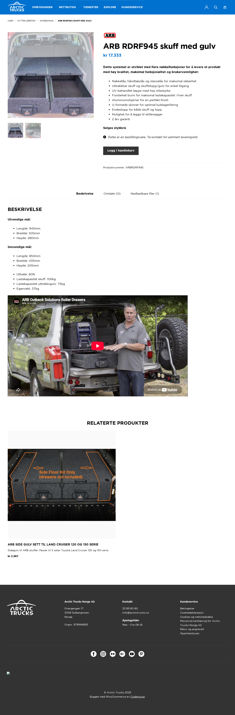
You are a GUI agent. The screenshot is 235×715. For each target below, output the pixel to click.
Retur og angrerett (192, 629)
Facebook (94, 654)
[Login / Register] (206, 7)
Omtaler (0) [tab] (112, 193)
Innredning (47, 21)
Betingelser (187, 608)
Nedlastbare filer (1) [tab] (145, 193)
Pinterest (141, 654)
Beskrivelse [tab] (84, 193)
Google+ (122, 654)
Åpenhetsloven (189, 633)
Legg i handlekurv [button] (23, 565)
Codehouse (137, 696)
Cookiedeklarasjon (192, 612)
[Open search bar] (216, 7)
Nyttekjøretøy (26, 21)
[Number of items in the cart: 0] (225, 7)
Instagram (103, 654)
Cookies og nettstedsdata (196, 616)
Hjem (10, 21)
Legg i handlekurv (121, 150)
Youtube (132, 654)
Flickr (113, 654)
